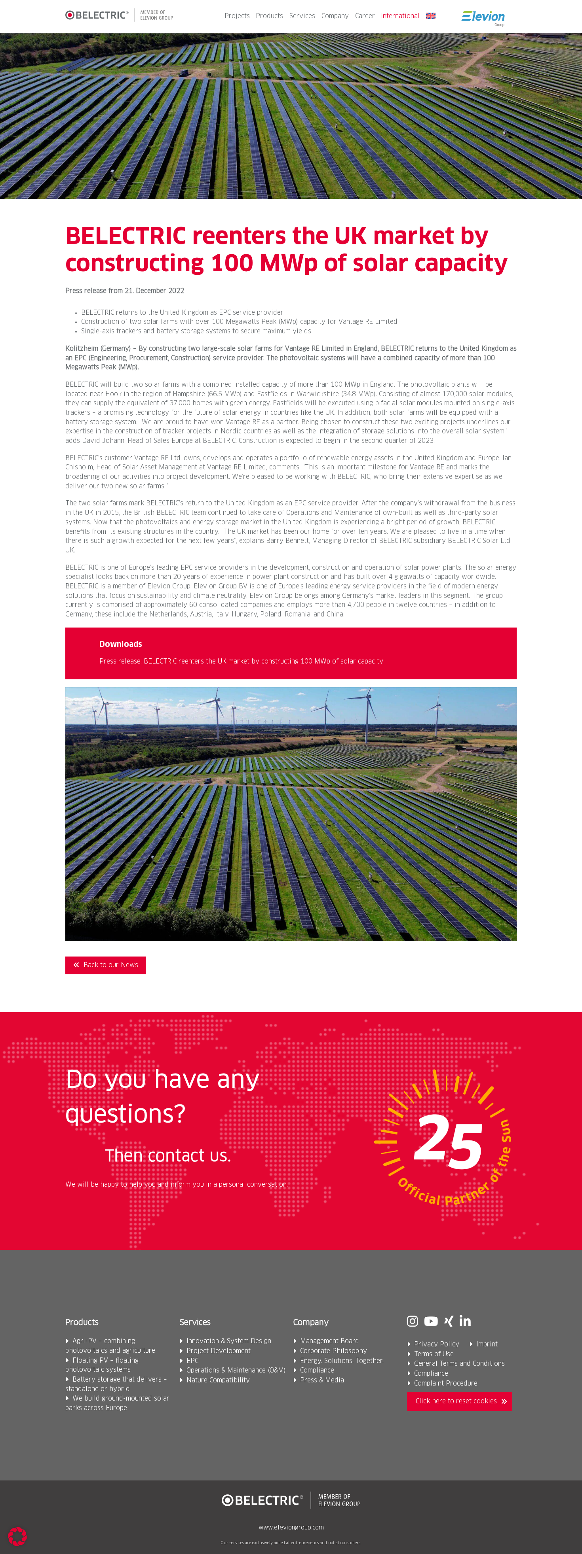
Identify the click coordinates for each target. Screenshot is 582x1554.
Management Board (329, 1341)
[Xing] (449, 1322)
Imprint (487, 1345)
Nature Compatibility (218, 1381)
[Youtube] (431, 1322)
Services (302, 16)
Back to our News (111, 965)
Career (365, 16)
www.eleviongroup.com (291, 1528)
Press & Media (322, 1381)
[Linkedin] (465, 1322)
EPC (192, 1361)
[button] (17, 1536)
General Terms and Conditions (459, 1364)
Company (335, 16)
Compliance (317, 1371)
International (400, 16)
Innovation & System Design (228, 1341)
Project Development (218, 1351)
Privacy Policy (436, 1345)
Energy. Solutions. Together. (342, 1361)
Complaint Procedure (445, 1384)
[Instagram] (412, 1322)
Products (269, 16)
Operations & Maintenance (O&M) (236, 1371)
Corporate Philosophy (333, 1351)
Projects (237, 16)
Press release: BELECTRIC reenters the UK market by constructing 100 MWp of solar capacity (241, 662)
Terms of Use (434, 1354)
